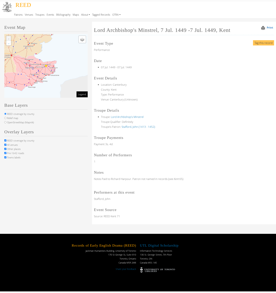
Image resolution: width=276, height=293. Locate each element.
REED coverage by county (20, 113)
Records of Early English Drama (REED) (104, 245)
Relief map (12, 118)
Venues (29, 14)
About (84, 14)
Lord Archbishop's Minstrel (127, 117)
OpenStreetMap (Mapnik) (20, 122)
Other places (13, 149)
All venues (12, 144)
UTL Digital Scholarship (159, 245)
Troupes (39, 14)
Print (270, 27)
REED (23, 5)
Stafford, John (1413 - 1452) (138, 127)
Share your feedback (126, 269)
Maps (76, 14)
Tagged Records (101, 14)
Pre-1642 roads (15, 153)
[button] (8, 38)
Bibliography (63, 14)
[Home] (7, 4)
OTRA (115, 14)
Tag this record (263, 43)
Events (50, 14)
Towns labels (13, 157)
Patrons (18, 14)
